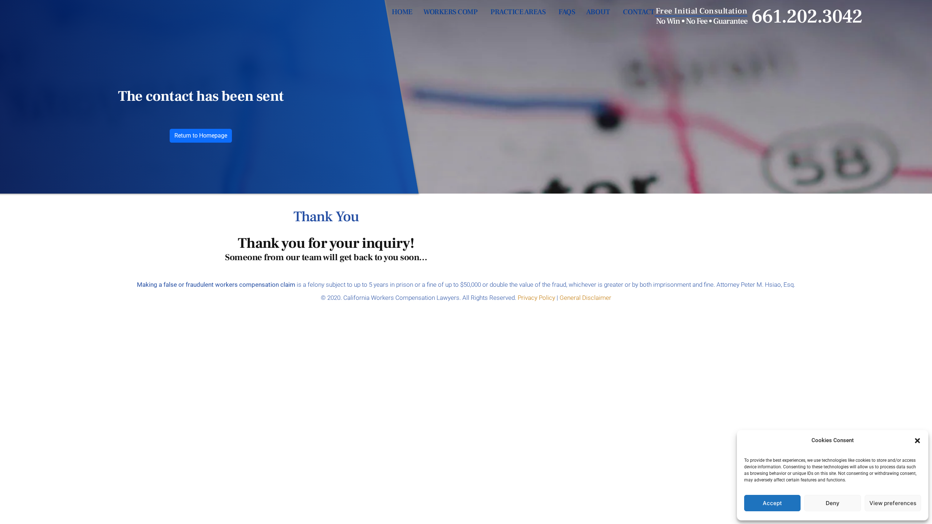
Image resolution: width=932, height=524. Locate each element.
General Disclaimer (585, 297)
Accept (772, 503)
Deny (833, 503)
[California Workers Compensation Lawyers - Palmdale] (121, 28)
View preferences (892, 503)
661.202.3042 (806, 16)
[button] (917, 440)
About (598, 12)
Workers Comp (450, 12)
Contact (639, 12)
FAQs (566, 12)
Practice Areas (517, 12)
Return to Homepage (200, 135)
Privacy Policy (536, 297)
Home (402, 12)
